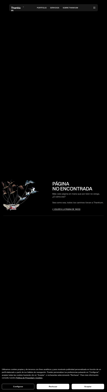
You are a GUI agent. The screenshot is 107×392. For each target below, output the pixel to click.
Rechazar (53, 386)
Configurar (18, 386)
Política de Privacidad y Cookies (29, 378)
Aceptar (87, 386)
